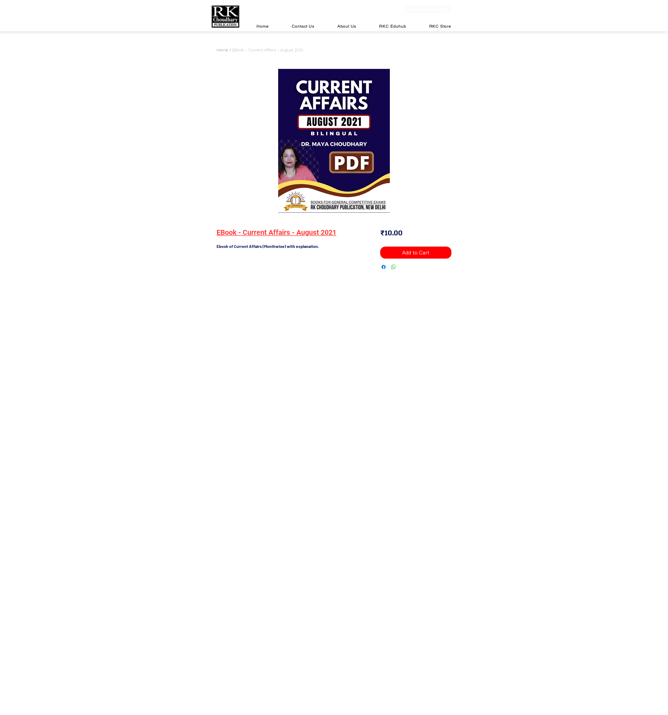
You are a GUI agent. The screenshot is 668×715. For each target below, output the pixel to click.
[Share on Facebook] (383, 267)
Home (222, 49)
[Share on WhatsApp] (393, 267)
